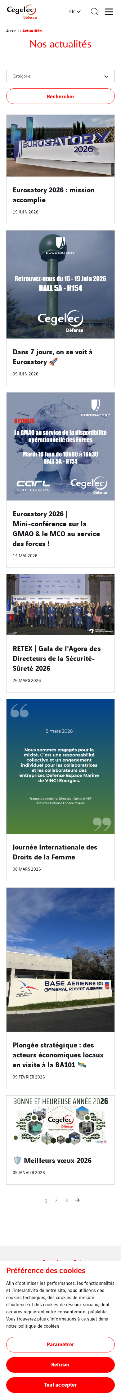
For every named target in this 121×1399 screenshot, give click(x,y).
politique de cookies (38, 1325)
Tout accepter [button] (60, 1384)
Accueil (12, 31)
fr (72, 11)
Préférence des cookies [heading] (45, 1271)
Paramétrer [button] (60, 1344)
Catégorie (21, 76)
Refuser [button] (60, 1364)
